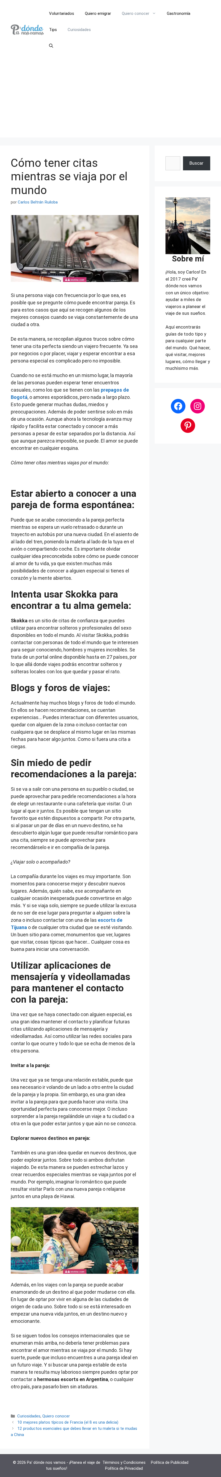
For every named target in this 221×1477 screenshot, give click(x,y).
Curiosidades (79, 29)
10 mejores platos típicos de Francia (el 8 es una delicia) (67, 1422)
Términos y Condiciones (124, 1462)
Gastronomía (178, 13)
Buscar (196, 163)
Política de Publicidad (169, 1462)
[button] (51, 46)
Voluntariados (61, 13)
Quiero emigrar (98, 13)
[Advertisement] (110, 99)
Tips (53, 29)
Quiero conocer (135, 13)
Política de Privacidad (124, 1468)
